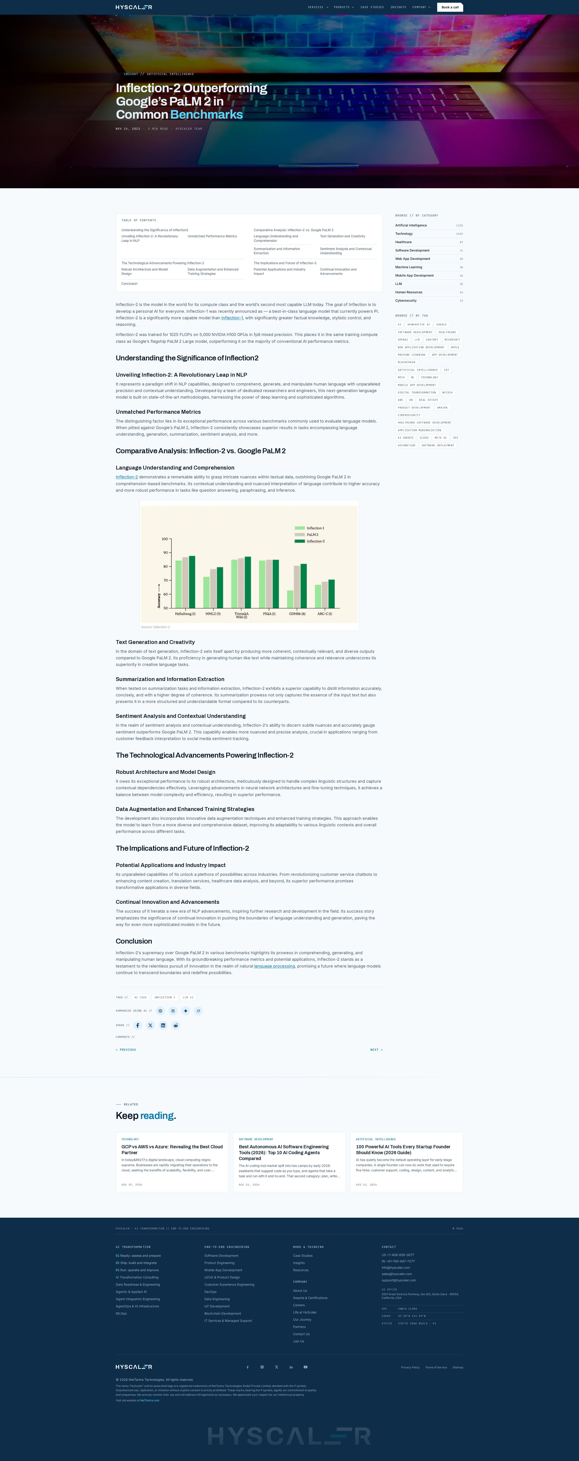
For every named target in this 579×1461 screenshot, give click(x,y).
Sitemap (458, 1367)
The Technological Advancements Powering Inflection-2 (162, 263)
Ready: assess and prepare (138, 1255)
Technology (429, 377)
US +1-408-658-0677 (398, 1255)
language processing (274, 966)
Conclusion (129, 283)
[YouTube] (306, 1367)
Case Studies (372, 7)
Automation (406, 445)
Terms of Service (436, 1367)
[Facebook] (137, 1025)
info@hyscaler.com (396, 1267)
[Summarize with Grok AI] (198, 1010)
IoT (446, 369)
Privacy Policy (410, 1367)
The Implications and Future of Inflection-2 (285, 263)
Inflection (125, 476)
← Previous (126, 1050)
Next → (376, 1050)
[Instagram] (262, 1367)
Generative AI (419, 324)
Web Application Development (421, 347)
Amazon (442, 407)
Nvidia (447, 392)
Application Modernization (419, 430)
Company (419, 7)
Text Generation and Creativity (342, 236)
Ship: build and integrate (136, 1263)
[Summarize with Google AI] (185, 1010)
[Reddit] (175, 1025)
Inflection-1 (232, 317)
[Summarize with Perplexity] (173, 1010)
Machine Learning (412, 354)
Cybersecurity (409, 415)
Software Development (415, 332)
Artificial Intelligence (170, 74)
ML (413, 377)
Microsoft (452, 339)
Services (316, 7)
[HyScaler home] (134, 7)
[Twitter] (150, 1025)
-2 (136, 476)
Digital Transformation (417, 392)
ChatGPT (432, 339)
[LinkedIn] (163, 1025)
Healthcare (447, 332)
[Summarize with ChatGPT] (160, 1010)
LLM (188, 997)
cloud (424, 437)
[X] (277, 1367)
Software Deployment (438, 445)
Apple (455, 347)
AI (141, 997)
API (455, 437)
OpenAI (403, 339)
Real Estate (428, 400)
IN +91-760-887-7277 (398, 1261)
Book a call (450, 7)
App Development (445, 354)
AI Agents (405, 437)
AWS (400, 400)
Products (342, 7)
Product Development (414, 407)
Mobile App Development (417, 385)
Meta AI (441, 437)
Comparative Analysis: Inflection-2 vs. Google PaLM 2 (294, 230)
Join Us (298, 1341)
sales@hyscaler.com (397, 1274)
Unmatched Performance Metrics (212, 236)
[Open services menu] (327, 7)
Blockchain (406, 362)
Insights (398, 7)
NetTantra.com (149, 1400)
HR (411, 400)
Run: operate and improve (137, 1270)
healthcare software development (424, 422)
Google (442, 324)
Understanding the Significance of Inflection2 (154, 230)
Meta (401, 377)
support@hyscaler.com (399, 1280)
